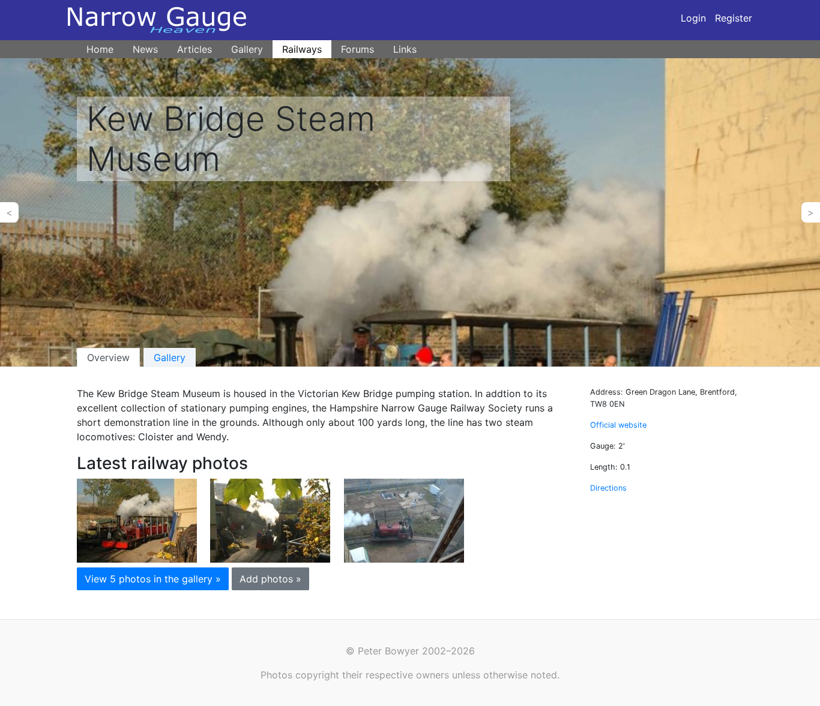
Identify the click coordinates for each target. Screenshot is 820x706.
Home (99, 49)
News (145, 49)
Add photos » (270, 579)
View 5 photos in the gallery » (153, 579)
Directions (608, 487)
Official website (618, 424)
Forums (357, 49)
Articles (194, 49)
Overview (108, 357)
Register (733, 18)
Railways (302, 49)
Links (405, 49)
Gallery (247, 49)
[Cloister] (137, 520)
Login (693, 18)
